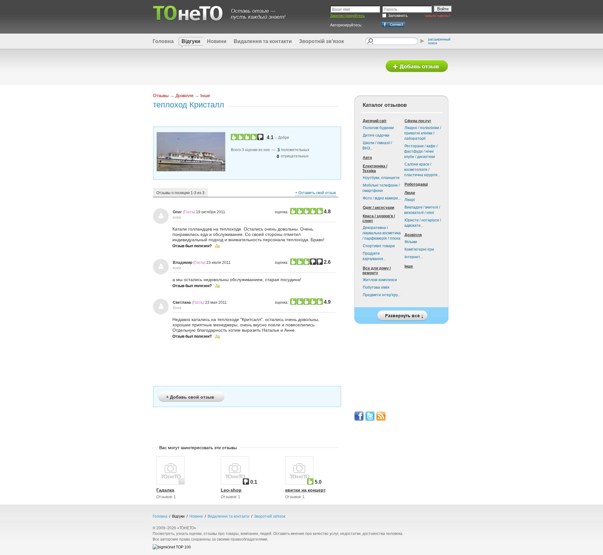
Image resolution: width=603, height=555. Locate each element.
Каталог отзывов (385, 105)
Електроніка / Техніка (374, 168)
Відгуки (191, 41)
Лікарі (410, 200)
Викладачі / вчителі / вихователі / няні (422, 210)
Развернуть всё (401, 314)
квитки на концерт (305, 489)
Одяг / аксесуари (378, 207)
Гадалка (165, 489)
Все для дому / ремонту (376, 270)
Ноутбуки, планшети (381, 178)
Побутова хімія (376, 287)
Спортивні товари (379, 246)
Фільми (411, 242)
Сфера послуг (418, 121)
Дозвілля (184, 95)
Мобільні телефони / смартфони (380, 188)
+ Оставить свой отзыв (315, 193)
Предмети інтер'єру (381, 295)
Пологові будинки (378, 128)
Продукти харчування (374, 256)
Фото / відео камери (382, 198)
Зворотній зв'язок (321, 41)
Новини (216, 41)
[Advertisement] (264, 66)
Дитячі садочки (376, 135)
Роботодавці (416, 184)
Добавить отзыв (416, 66)
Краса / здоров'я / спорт (378, 218)
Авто (367, 157)
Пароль (390, 9)
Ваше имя (341, 9)
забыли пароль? (437, 16)
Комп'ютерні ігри (419, 249)
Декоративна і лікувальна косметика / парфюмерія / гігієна (381, 233)
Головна (163, 41)
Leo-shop (231, 489)
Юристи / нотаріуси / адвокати (422, 223)
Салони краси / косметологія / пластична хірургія (422, 169)
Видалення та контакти (263, 41)
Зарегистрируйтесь (347, 16)
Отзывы (161, 95)
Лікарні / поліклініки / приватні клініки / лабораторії (422, 133)
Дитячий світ (375, 121)
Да (217, 246)
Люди (410, 193)
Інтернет (414, 257)
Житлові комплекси (380, 280)
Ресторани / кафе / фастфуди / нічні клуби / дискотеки (420, 151)
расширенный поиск (439, 41)
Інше (205, 95)
